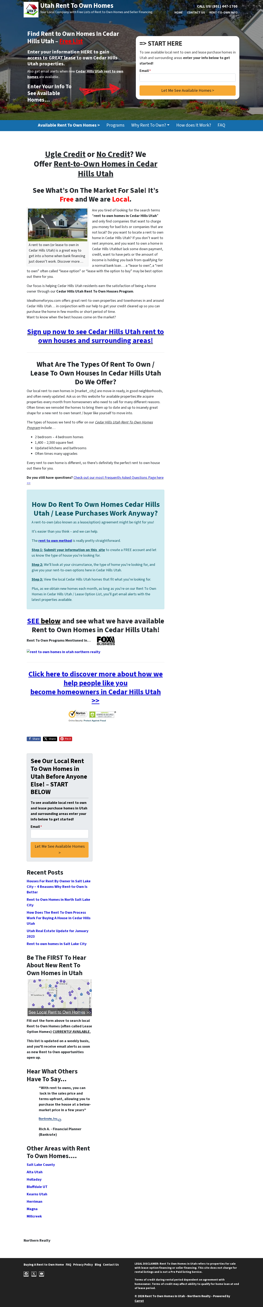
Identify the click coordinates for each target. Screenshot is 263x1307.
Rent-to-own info (223, 12)
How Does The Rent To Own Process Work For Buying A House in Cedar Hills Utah (58, 918)
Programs (115, 125)
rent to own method (55, 540)
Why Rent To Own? (148, 125)
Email (145, 70)
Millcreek (34, 1216)
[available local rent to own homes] (59, 997)
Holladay (34, 1179)
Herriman (34, 1201)
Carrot (139, 1301)
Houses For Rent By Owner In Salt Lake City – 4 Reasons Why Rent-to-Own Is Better (59, 887)
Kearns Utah (37, 1194)
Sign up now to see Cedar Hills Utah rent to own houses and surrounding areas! (95, 336)
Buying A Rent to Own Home (44, 1264)
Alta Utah (35, 1172)
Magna (32, 1209)
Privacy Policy (83, 1264)
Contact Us (196, 12)
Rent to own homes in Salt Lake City (57, 943)
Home (178, 12)
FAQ (221, 125)
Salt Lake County (41, 1164)
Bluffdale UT (37, 1186)
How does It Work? (193, 125)
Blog (98, 1264)
